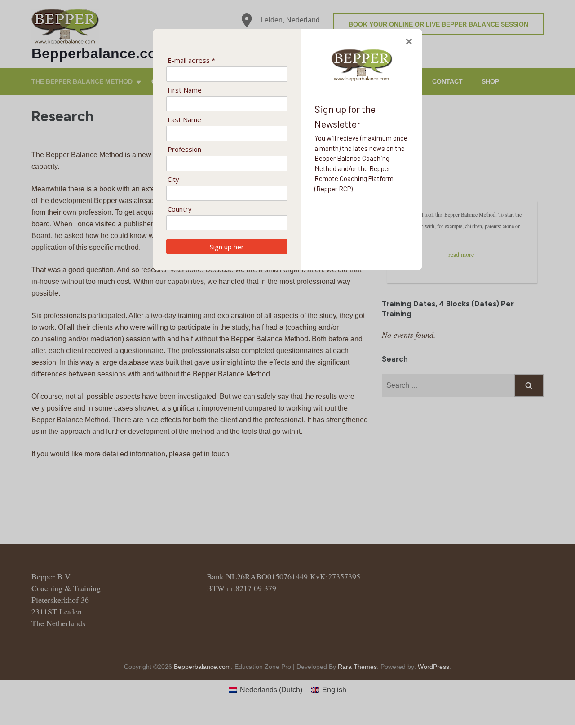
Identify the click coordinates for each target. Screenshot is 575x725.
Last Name (184, 119)
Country (180, 209)
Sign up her (227, 246)
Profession (184, 149)
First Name (185, 90)
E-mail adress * (191, 60)
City (173, 179)
